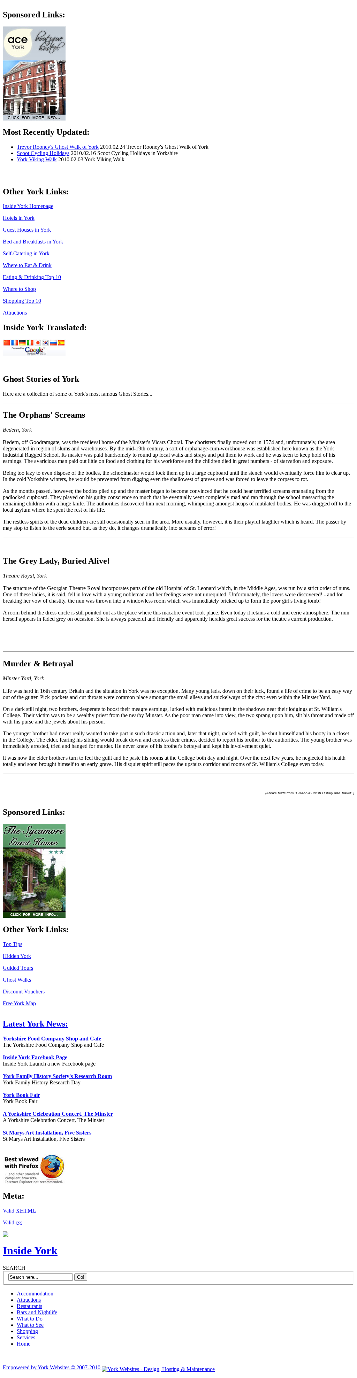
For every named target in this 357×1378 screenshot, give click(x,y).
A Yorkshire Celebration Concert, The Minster (58, 1114)
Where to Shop (19, 289)
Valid (19, 1211)
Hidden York (17, 956)
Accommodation (35, 1293)
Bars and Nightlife (37, 1312)
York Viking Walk (37, 159)
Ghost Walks (17, 980)
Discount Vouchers (24, 991)
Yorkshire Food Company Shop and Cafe (52, 1039)
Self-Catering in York (26, 253)
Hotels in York (19, 218)
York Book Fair (21, 1095)
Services (26, 1337)
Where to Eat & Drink (27, 265)
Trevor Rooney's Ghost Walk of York (58, 147)
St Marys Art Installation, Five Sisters (47, 1133)
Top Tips (12, 944)
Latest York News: (35, 1023)
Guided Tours (18, 968)
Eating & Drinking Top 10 (32, 277)
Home (23, 1344)
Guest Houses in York (27, 230)
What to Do (30, 1319)
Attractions (15, 313)
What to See (30, 1325)
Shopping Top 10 (22, 301)
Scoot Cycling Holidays (43, 153)
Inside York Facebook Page (35, 1057)
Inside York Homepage (28, 206)
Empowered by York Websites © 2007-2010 (52, 1367)
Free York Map (19, 1003)
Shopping (27, 1331)
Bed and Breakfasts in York (33, 242)
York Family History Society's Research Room (57, 1076)
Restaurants (29, 1306)
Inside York (30, 1250)
